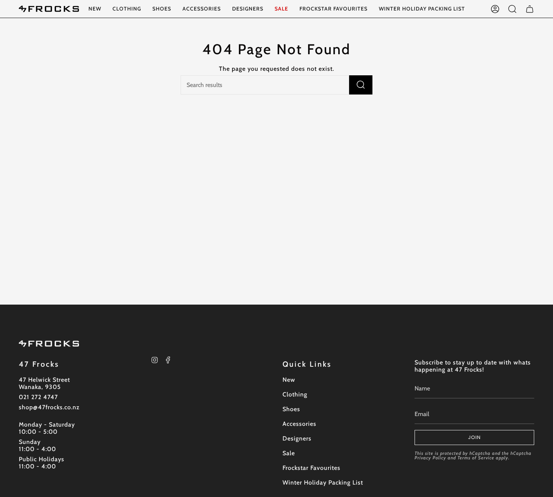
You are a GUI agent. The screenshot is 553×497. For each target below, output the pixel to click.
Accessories (299, 423)
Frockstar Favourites (311, 467)
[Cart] (529, 9)
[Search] (360, 85)
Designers (297, 438)
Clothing (295, 394)
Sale (289, 453)
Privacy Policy (430, 457)
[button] (127, 9)
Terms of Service (475, 457)
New (289, 379)
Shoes (291, 409)
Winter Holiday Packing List (323, 482)
